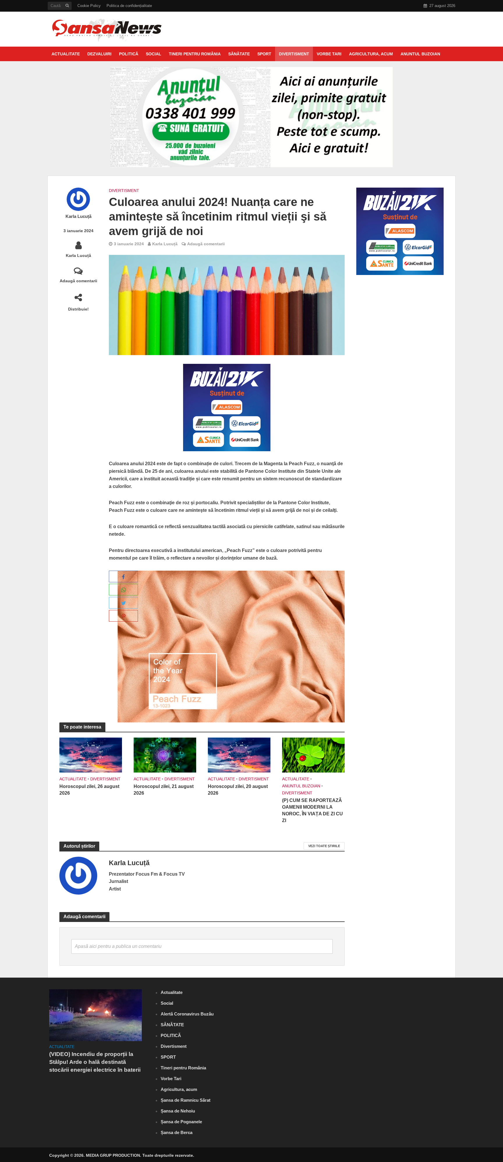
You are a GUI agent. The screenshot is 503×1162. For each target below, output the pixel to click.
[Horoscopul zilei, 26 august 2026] (90, 754)
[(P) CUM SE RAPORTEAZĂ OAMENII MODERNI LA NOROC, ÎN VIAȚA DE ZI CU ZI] (313, 754)
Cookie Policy (89, 5)
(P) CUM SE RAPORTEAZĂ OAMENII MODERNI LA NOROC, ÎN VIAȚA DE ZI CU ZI (312, 810)
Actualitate (66, 54)
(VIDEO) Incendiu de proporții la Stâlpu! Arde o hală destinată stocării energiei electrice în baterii (95, 1062)
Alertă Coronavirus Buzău (187, 1013)
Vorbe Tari (329, 54)
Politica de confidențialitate (129, 5)
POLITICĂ (128, 54)
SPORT (264, 54)
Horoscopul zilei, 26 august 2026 (89, 790)
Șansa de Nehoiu (178, 1110)
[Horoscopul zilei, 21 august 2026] (165, 754)
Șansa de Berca (176, 1132)
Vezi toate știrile (324, 846)
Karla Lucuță (78, 216)
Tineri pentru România (195, 54)
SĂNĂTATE (239, 54)
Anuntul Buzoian (420, 54)
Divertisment (294, 54)
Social (153, 54)
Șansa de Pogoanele (181, 1121)
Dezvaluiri (99, 54)
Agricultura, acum (371, 54)
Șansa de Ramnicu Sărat (185, 1100)
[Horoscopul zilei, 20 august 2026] (239, 754)
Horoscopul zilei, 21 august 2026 (164, 790)
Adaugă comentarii (78, 280)
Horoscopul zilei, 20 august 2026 (238, 790)
